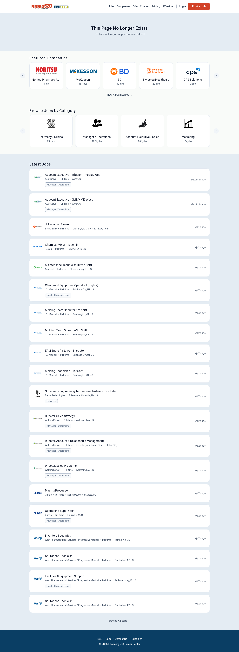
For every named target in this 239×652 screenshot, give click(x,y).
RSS (99, 638)
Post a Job (199, 6)
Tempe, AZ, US (122, 540)
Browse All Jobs (118, 620)
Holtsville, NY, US (89, 395)
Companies (123, 6)
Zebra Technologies (55, 395)
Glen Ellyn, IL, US (81, 228)
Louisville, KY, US (75, 515)
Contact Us (121, 638)
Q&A (135, 6)
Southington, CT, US (83, 314)
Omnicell (49, 269)
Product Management (58, 295)
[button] (216, 131)
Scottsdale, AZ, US (124, 560)
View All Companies (118, 94)
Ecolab (48, 249)
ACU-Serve (50, 179)
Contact (144, 6)
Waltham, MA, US (85, 420)
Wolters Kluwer (52, 420)
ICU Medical (51, 289)
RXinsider (168, 6)
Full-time (64, 179)
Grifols (48, 494)
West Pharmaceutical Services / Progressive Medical (72, 540)
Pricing (156, 6)
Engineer (51, 401)
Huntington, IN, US (77, 249)
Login (182, 6)
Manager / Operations (58, 184)
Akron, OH (77, 179)
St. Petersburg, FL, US (81, 269)
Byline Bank (51, 228)
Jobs (111, 6)
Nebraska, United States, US (81, 494)
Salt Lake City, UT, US (83, 289)
